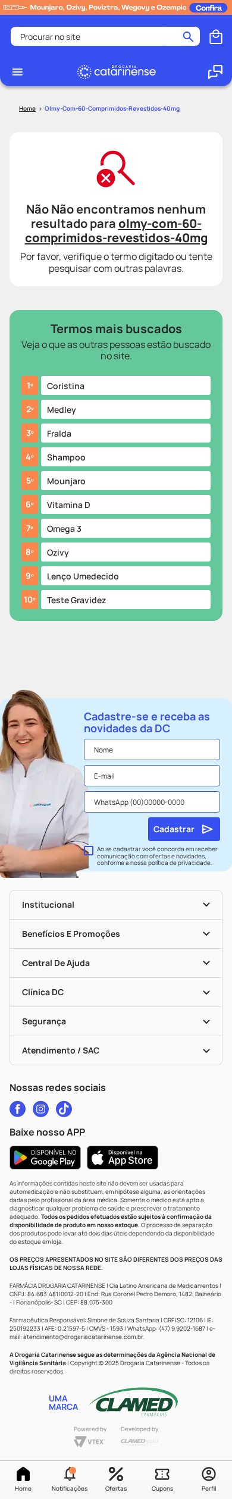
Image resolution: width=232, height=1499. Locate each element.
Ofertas (116, 1488)
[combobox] (105, 36)
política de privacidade (179, 862)
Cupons (162, 1488)
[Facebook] (18, 1108)
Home (23, 1488)
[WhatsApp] (215, 72)
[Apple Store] (122, 1157)
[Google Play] (45, 1157)
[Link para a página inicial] (27, 108)
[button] (69, 1480)
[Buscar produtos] (188, 36)
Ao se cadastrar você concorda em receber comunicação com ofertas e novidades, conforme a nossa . (157, 856)
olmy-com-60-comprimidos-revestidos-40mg (112, 108)
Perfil (209, 1488)
